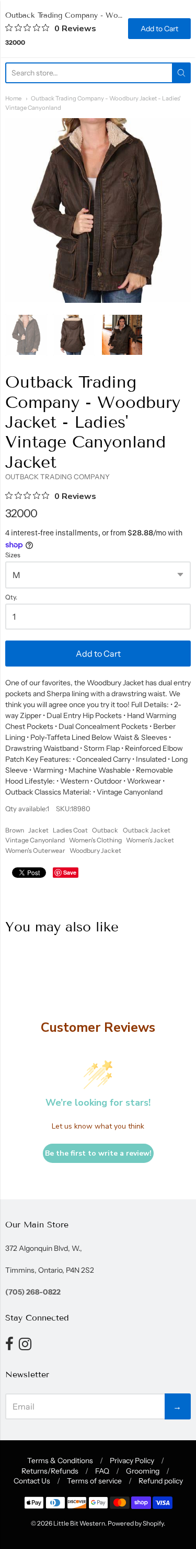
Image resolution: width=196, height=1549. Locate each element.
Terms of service (94, 1481)
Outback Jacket (146, 830)
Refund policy (161, 1481)
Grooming (142, 1471)
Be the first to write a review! (98, 1153)
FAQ (102, 1471)
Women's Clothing (95, 840)
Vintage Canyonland (35, 840)
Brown (14, 830)
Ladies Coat (70, 830)
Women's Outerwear (35, 850)
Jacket (38, 830)
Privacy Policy (132, 1460)
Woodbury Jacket (95, 850)
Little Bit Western (79, 1523)
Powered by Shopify (136, 1523)
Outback (105, 830)
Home (13, 98)
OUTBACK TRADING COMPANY (57, 476)
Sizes (12, 555)
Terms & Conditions (60, 1460)
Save (69, 872)
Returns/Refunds (49, 1471)
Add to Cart (98, 653)
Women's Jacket (150, 840)
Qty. (11, 597)
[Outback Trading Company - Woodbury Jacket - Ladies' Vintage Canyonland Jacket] (26, 335)
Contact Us (32, 1481)
